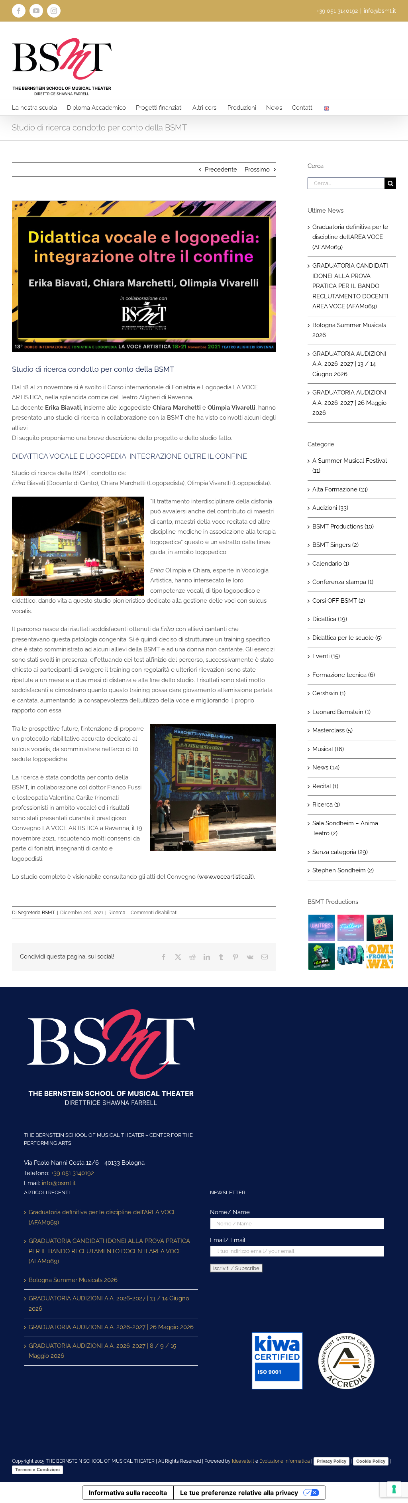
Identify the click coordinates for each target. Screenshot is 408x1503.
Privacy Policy (331, 1461)
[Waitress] (321, 927)
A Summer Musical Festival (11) (349, 466)
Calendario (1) (330, 563)
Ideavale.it (243, 1461)
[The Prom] (350, 956)
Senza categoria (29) (340, 852)
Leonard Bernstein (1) (341, 712)
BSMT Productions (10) (343, 526)
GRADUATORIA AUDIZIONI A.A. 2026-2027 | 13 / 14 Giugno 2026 (349, 364)
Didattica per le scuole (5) (347, 637)
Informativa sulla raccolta (128, 1493)
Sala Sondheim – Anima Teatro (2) (345, 828)
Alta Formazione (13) (340, 489)
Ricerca (117, 912)
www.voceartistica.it (225, 876)
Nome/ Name (230, 1212)
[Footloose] (350, 927)
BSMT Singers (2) (335, 544)
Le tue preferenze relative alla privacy (239, 1493)
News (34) (325, 767)
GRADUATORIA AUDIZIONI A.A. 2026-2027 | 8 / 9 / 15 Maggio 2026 (102, 1351)
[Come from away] (379, 956)
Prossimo (257, 169)
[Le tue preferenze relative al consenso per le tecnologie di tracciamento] (394, 1489)
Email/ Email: (228, 1240)
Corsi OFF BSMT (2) (338, 600)
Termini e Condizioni (37, 1469)
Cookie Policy (370, 1461)
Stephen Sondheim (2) (343, 870)
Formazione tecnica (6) (343, 675)
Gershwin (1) (328, 693)
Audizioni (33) (330, 507)
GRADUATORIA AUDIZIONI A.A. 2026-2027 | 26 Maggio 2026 (349, 402)
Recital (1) (325, 786)
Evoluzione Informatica (284, 1461)
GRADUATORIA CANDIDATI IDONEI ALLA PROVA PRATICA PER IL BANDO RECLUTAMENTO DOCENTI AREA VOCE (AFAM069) (350, 286)
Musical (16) (328, 749)
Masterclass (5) (332, 730)
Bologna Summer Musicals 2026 (73, 1280)
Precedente (221, 169)
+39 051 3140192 (72, 1173)
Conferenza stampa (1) (342, 582)
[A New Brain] (321, 956)
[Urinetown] (379, 927)
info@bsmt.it (380, 11)
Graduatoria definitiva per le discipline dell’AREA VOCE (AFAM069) (350, 237)
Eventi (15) (326, 656)
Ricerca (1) (326, 804)
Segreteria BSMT (36, 912)
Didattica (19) (329, 619)
